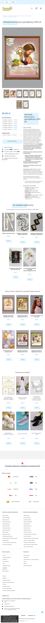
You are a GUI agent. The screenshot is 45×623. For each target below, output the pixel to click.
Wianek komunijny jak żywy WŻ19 (37, 316)
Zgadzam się (13, 621)
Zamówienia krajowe (6, 565)
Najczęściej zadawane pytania (8, 582)
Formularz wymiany (6, 586)
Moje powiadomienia (28, 565)
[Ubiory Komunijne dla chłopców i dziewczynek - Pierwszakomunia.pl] (7, 8)
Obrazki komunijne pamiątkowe (9, 159)
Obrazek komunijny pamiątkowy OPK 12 (8, 316)
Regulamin (4, 578)
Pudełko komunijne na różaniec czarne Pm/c (37, 234)
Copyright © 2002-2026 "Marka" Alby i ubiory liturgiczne (22, 618)
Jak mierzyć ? (4, 559)
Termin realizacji (5, 561)
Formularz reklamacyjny (7, 588)
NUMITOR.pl (26, 620)
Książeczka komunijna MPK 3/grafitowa (15, 269)
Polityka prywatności (6, 580)
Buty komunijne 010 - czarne (36, 434)
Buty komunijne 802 (22, 433)
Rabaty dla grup (5, 571)
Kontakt (4, 555)
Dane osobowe (27, 555)
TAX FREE (4, 584)
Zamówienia (26, 557)
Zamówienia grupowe (6, 557)
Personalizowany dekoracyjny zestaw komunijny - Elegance (8, 398)
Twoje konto (26, 552)
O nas (3, 563)
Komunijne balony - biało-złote (8, 351)
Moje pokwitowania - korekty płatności (31, 559)
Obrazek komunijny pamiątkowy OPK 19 (22, 316)
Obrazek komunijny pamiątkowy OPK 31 (22, 351)
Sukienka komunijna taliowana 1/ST (22, 398)
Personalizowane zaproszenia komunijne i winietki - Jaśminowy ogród (36, 398)
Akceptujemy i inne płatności (11, 149)
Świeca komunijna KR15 (8, 233)
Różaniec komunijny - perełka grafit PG (22, 234)
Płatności (4, 576)
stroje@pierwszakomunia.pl (9, 606)
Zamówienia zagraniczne (4, 568)
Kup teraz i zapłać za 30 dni (10, 151)
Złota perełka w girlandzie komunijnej (8, 434)
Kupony (25, 563)
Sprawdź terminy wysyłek (9, 156)
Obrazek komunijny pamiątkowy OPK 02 (36, 351)
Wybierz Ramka (6, 133)
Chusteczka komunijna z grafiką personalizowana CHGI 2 (29, 270)
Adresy (25, 561)
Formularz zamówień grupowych (8, 590)
